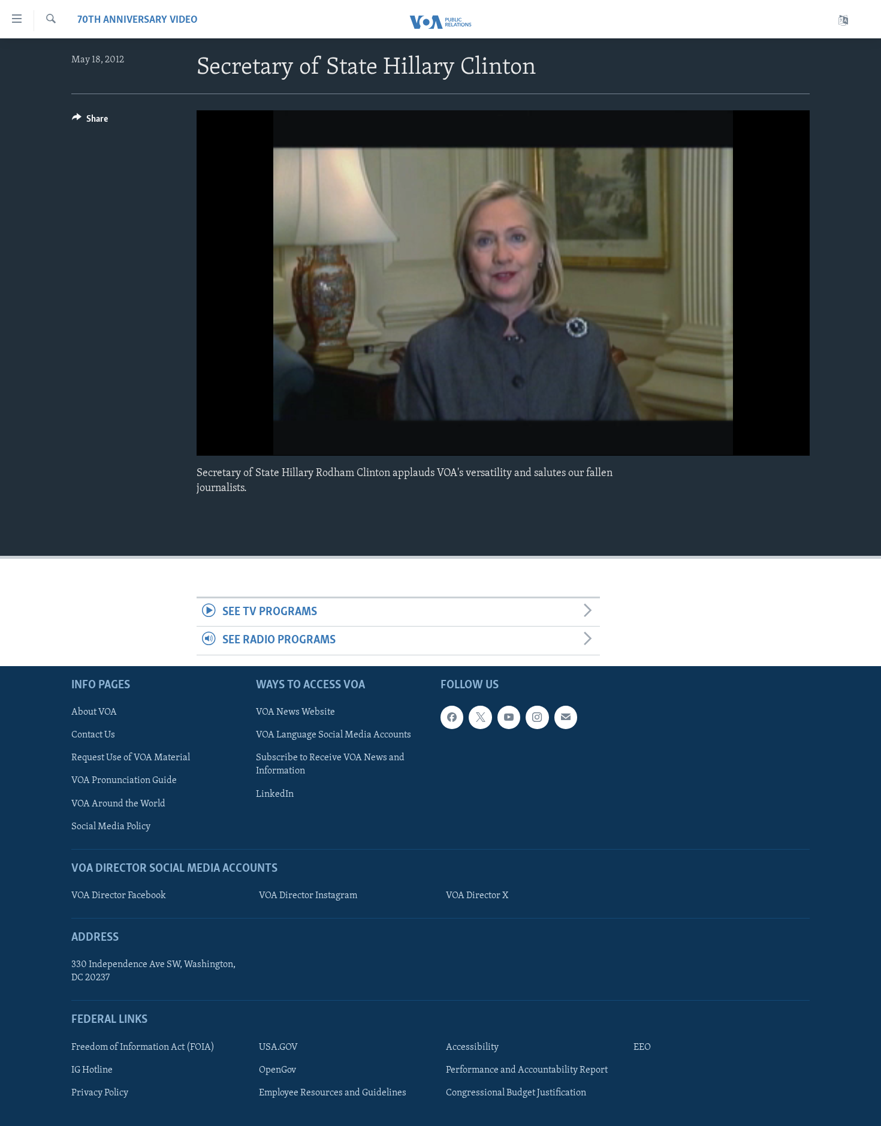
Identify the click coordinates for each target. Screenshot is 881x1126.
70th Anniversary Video (137, 20)
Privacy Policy (99, 1093)
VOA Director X (477, 896)
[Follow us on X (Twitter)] (480, 717)
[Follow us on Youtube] (508, 717)
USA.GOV (278, 1047)
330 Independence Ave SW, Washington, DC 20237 (153, 971)
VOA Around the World (118, 803)
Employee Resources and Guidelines (332, 1093)
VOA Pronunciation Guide (124, 780)
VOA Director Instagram (308, 896)
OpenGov (277, 1069)
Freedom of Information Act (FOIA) (143, 1047)
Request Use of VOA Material (130, 758)
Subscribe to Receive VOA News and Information (330, 764)
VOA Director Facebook (118, 896)
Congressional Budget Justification (516, 1093)
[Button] (90, 121)
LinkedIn (275, 794)
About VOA (94, 712)
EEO (642, 1047)
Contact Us (93, 735)
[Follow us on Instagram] (537, 717)
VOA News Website (295, 712)
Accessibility (472, 1047)
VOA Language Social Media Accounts (333, 735)
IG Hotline (92, 1069)
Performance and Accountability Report (527, 1069)
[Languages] (843, 20)
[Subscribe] (565, 717)
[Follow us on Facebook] (452, 717)
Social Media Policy (110, 826)
